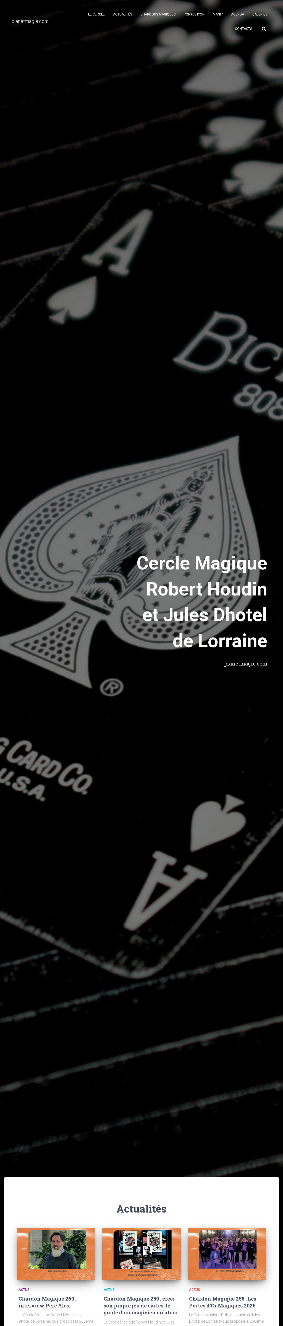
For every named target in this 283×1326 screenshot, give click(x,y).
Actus (24, 1290)
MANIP (218, 14)
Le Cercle (96, 14)
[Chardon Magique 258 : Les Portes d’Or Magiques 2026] (227, 1254)
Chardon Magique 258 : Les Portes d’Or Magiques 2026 (222, 1302)
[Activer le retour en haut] (272, 1315)
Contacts (243, 29)
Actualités (122, 14)
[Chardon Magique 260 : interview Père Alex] (56, 1254)
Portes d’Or (194, 14)
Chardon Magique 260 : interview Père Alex (47, 1302)
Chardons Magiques (157, 14)
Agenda (237, 14)
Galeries (259, 14)
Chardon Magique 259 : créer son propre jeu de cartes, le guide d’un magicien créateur (141, 1305)
